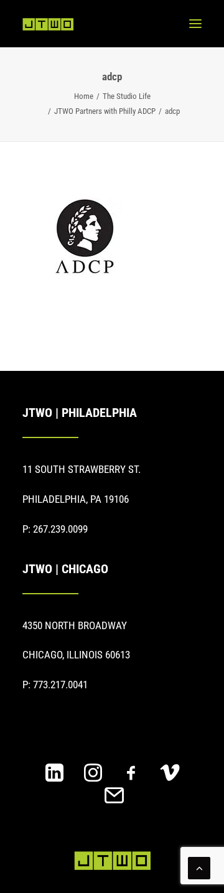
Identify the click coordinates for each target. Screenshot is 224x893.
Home (83, 96)
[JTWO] (47, 24)
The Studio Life (127, 96)
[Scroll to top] (199, 867)
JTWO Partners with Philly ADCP (105, 111)
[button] (195, 23)
